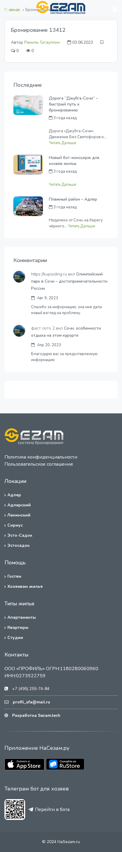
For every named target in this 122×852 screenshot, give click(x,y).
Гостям (14, 576)
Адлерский (19, 505)
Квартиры (17, 627)
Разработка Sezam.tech (36, 715)
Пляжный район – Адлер (73, 199)
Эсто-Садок (19, 535)
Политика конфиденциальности (40, 457)
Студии (15, 637)
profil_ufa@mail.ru (31, 702)
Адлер (14, 495)
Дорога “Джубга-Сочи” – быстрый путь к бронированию (73, 104)
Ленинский (18, 515)
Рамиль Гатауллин (42, 42)
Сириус (15, 525)
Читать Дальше (62, 143)
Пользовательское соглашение (38, 464)
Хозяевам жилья (25, 586)
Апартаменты (21, 617)
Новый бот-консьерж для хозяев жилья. (74, 160)
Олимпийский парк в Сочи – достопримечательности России (69, 281)
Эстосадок (18, 545)
